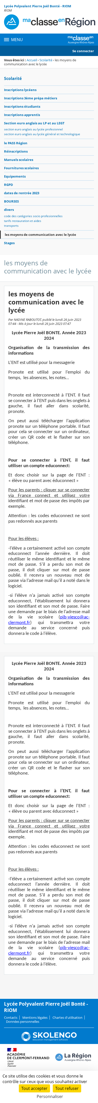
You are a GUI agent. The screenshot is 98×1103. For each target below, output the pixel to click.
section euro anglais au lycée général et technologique (42, 134)
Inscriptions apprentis (22, 114)
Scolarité (45, 60)
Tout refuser (67, 1088)
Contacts (10, 1017)
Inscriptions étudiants (22, 106)
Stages (9, 243)
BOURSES (11, 201)
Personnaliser (50, 1096)
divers (9, 209)
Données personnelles (22, 1022)
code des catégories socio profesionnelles (33, 216)
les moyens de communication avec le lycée (40, 234)
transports (11, 225)
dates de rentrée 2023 (21, 193)
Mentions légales (34, 1017)
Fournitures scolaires (21, 168)
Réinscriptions (16, 151)
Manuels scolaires (18, 159)
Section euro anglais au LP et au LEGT (34, 123)
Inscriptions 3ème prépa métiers (30, 98)
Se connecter (83, 51)
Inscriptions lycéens (20, 90)
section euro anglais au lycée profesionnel (33, 129)
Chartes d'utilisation (67, 1017)
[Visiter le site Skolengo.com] (49, 1040)
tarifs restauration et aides (22, 221)
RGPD (8, 184)
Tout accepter (34, 1088)
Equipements (15, 176)
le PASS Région (15, 143)
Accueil (32, 60)
